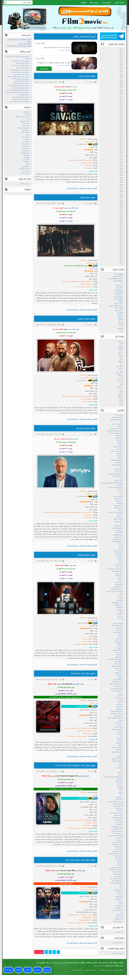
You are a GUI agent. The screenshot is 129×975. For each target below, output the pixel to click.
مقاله (27, 164)
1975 (121, 148)
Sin (122, 770)
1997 (121, 198)
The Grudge (119, 822)
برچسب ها (94, 2)
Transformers (119, 896)
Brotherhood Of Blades (116, 474)
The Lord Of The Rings (116, 835)
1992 (121, 187)
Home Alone (119, 582)
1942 (121, 80)
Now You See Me (117, 691)
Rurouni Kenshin (118, 747)
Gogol (121, 562)
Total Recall (119, 892)
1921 (121, 49)
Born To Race (119, 469)
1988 (121, 177)
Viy (122, 912)
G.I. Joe (120, 546)
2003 (121, 211)
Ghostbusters (119, 555)
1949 (121, 92)
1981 (121, 162)
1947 (121, 87)
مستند (121, 391)
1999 (121, 202)
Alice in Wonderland (117, 419)
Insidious (120, 609)
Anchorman (119, 435)
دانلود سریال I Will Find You (20, 61)
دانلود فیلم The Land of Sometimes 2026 (17, 92)
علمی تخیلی (119, 373)
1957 (121, 107)
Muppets (120, 675)
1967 (121, 130)
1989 (121, 180)
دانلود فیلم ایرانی (118, 942)
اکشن (121, 343)
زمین (27, 134)
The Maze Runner (117, 842)
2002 (121, 209)
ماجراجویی (119, 386)
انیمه (27, 119)
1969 (121, 135)
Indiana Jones (119, 605)
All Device (26, 112)
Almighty (120, 426)
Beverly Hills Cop (117, 465)
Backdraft (120, 453)
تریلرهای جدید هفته (23, 128)
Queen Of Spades (117, 729)
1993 (121, 189)
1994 (121, 191)
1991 (121, 184)
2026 (121, 263)
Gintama (120, 557)
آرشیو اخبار (44, 68)
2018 (121, 245)
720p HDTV (119, 294)
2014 (121, 236)
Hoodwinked (119, 584)
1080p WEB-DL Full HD (54, 203)
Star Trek (120, 783)
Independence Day (117, 602)
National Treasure (117, 682)
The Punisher (119, 858)
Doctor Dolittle (118, 519)
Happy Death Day (117, 571)
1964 (121, 123)
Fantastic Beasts (118, 535)
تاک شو (120, 352)
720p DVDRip (118, 290)
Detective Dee (119, 508)
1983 (121, 166)
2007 (121, 220)
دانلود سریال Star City (22, 67)
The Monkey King (117, 844)
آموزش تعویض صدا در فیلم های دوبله (19, 46)
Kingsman (120, 648)
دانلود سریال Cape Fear (22, 63)
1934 (121, 62)
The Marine (119, 838)
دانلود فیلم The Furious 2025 (20, 88)
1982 (121, 164)
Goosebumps (119, 564)
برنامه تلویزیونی (24, 121)
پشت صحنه (26, 123)
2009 (121, 225)
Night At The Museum (116, 684)
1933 (121, 60)
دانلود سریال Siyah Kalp (22, 81)
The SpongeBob (118, 874)
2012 (121, 232)
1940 (121, 76)
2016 (121, 241)
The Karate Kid (118, 829)
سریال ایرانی (25, 141)
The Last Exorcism (117, 831)
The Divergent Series (116, 813)
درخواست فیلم (90, 970)
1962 (121, 119)
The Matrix (119, 840)
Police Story (119, 722)
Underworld (119, 905)
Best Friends (119, 462)
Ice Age (120, 596)
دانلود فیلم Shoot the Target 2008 (80, 860)
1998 (121, 200)
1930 (121, 53)
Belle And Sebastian (117, 460)
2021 (121, 252)
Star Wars (120, 786)
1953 (121, 98)
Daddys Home (118, 498)
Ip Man (120, 612)
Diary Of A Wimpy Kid (116, 512)
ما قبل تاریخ (26, 159)
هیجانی (121, 400)
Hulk (121, 593)
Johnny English (118, 632)
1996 (121, 196)
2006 (121, 218)
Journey (120, 634)
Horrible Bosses (118, 587)
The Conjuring (118, 806)
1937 (121, 69)
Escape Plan (119, 532)
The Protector (119, 856)
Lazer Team (119, 652)
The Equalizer (118, 815)
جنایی (121, 357)
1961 (121, 116)
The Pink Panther (117, 851)
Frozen (121, 544)
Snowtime (120, 779)
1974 (121, 146)
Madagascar (119, 657)
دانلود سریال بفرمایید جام (21, 74)
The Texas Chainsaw (117, 878)
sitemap (8, 970)
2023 (121, 257)
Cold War (120, 489)
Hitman (120, 580)
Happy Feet (119, 573)
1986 (121, 173)
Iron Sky (120, 616)
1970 (121, 137)
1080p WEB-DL (40, 203)
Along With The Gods (116, 428)
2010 (121, 227)
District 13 (120, 517)
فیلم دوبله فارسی (118, 953)
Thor (121, 885)
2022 (121, 254)
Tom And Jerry (118, 890)
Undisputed (119, 908)
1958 (121, 110)
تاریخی (121, 350)
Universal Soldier (117, 910)
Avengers (120, 449)
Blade (121, 467)
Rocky (121, 745)
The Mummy (119, 847)
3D (122, 283)
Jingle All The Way (117, 625)
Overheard (119, 704)
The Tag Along (118, 876)
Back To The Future (117, 451)
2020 (121, 250)
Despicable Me (118, 505)
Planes (121, 720)
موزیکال (120, 395)
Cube (121, 494)
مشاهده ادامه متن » (64, 50)
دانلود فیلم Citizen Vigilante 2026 (19, 101)
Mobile (120, 324)
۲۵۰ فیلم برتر (119, 932)
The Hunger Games (117, 826)
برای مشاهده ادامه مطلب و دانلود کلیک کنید (81, 188)
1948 (121, 89)
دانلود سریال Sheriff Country (20, 72)
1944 (121, 83)
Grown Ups (119, 566)
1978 (121, 155)
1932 (121, 58)
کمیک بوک (26, 155)
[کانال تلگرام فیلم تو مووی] (112, 36)
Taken (121, 790)
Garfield (120, 548)
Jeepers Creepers (118, 623)
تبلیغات (83, 2)
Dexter (27, 114)
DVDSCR (120, 315)
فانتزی (121, 377)
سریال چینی (25, 146)
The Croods (119, 808)
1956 (121, 105)
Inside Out (120, 607)
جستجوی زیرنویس (81, 736)
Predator (120, 725)
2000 (121, 205)
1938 (121, 71)
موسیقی (120, 398)
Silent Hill (120, 768)
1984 (121, 168)
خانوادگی (120, 361)
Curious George (118, 496)
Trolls (121, 903)
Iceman (120, 598)
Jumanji (120, 636)
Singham (120, 772)
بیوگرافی (120, 348)
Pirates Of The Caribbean (115, 718)
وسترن (121, 404)
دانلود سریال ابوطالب (86, 554)
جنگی (121, 359)
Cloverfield (119, 485)
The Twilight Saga (117, 881)
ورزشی (120, 402)
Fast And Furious (118, 539)
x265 (121, 330)
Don (121, 523)
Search (37, 970)
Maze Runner (119, 661)
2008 (60, 866)
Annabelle (120, 440)
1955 (121, 103)
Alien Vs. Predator (117, 424)
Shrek (121, 763)
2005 (121, 216)
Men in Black (119, 664)
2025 (60, 679)
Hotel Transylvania (117, 589)
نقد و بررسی (25, 171)
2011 (121, 229)
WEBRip (120, 328)
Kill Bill (120, 645)
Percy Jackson (118, 716)
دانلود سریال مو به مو (86, 428)
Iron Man (120, 614)
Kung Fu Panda (118, 650)
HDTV (121, 321)
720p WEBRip (118, 299)
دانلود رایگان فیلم (24, 183)
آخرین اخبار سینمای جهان (22, 116)
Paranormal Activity (117, 711)
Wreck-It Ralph (118, 921)
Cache (27, 970)
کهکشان (26, 157)
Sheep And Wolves (117, 758)
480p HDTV (119, 285)
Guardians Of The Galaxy (115, 569)
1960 (121, 114)
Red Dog (120, 740)
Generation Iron (118, 550)
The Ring (120, 865)
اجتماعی (120, 341)
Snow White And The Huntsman (113, 777)
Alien (121, 422)
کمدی (121, 382)
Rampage (120, 734)
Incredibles (119, 600)
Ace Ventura (119, 415)
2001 (121, 207)
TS (122, 326)
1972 (121, 141)
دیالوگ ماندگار (25, 132)
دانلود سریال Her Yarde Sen (21, 79)
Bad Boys (120, 456)
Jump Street (119, 639)
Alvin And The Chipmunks (115, 431)
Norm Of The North (117, 688)
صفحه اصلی (120, 2)
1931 (121, 55)
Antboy (120, 444)
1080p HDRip (118, 274)
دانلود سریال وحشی (86, 76)
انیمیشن (120, 346)
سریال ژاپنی (25, 148)
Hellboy (120, 578)
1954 (121, 101)
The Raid (120, 862)
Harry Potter (119, 575)
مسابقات (26, 162)
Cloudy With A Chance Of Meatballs (112, 483)
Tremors (120, 901)
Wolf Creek (119, 917)
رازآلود (121, 368)
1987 (121, 175)
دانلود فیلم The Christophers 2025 (19, 85)
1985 (121, 171)
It (122, 621)
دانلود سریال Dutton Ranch (21, 83)
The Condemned (118, 804)
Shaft (121, 754)
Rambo (120, 731)
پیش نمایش (26, 125)
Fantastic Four (118, 537)
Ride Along (119, 743)
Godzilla (120, 560)
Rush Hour (119, 749)
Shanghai (120, 756)
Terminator (119, 797)
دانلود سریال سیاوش (86, 318)
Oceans (120, 693)
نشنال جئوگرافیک (24, 168)
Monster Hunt (119, 668)
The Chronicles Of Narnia (115, 801)
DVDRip (120, 312)
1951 (121, 96)
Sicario (121, 765)
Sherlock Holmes (118, 761)
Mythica (120, 677)
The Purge (120, 860)
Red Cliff (120, 738)
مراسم (121, 388)
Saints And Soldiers (117, 752)
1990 (121, 182)
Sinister (120, 774)
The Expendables (117, 817)
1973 (121, 144)
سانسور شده (25, 137)
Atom (18, 970)
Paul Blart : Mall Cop (116, 713)
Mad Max (120, 654)
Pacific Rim (119, 706)
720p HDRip (119, 292)
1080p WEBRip (118, 281)
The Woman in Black (116, 883)
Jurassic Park (119, 641)
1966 (121, 128)
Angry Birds (119, 437)
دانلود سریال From (23, 94)
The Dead (120, 810)
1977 (121, 153)
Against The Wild (117, 417)
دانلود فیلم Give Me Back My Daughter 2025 (75, 765)
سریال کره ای (25, 150)
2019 (121, 248)
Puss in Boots (119, 727)
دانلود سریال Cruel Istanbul (21, 97)
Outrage (120, 702)
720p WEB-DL (118, 297)
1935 (121, 64)
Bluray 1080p (39, 82)
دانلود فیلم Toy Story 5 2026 (20, 65)
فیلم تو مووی (98, 965)
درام (121, 364)
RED (121, 736)
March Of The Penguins (116, 659)
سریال (27, 139)
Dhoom (120, 510)
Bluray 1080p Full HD (50, 82)
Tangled (120, 792)
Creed (121, 492)
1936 (121, 67)
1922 (121, 51)
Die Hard (120, 514)
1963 (121, 121)
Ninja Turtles (119, 686)
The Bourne (119, 799)
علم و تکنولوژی (24, 152)
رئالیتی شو (120, 366)
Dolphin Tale (119, 521)
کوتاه (121, 384)
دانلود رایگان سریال (73, 208)
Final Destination (118, 541)
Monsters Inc (119, 673)
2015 (121, 239)
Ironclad (120, 618)
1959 (121, 112)
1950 (121, 94)
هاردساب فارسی (24, 173)
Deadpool (120, 503)
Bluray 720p (58, 434)
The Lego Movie (118, 833)
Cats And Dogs (118, 480)
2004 (121, 214)
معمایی (121, 393)
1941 (121, 78)
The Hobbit (119, 824)
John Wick (119, 630)
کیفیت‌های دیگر (70, 736)
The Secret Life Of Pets (116, 869)
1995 (121, 193)
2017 (121, 243)
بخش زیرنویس (105, 970)
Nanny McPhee (118, 679)
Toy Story (120, 894)
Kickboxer (119, 643)
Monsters (120, 670)
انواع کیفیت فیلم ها (24, 44)
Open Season (119, 697)
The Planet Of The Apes (116, 853)
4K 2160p (120, 287)
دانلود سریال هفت (87, 197)
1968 (121, 132)
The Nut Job (119, 849)
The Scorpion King (117, 867)
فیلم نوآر (120, 379)
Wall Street (119, 914)
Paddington (119, 709)
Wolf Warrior (119, 919)
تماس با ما (106, 2)
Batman (120, 458)
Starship (120, 788)
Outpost (120, 700)
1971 (121, 139)
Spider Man (119, 781)
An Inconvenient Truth (116, 433)
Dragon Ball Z (118, 526)
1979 (121, 157)
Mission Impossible (117, 666)
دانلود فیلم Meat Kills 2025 (83, 673)
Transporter (119, 899)
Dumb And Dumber (117, 528)
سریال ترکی (25, 143)
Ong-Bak (120, 695)
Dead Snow (119, 501)
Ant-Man (120, 442)
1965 (121, 125)
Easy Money (119, 530)
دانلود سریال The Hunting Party (19, 70)
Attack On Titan (118, 446)
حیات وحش (26, 130)
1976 (121, 150)
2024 (60, 82)
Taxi (121, 795)
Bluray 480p (49, 434)
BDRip (121, 301)
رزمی (121, 370)
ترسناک (120, 355)
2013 (121, 234)
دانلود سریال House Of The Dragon (18, 76)
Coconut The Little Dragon (115, 487)
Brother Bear (119, 471)
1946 (121, 85)
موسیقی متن (25, 166)
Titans (121, 887)
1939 (121, 73)
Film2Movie (83, 139)
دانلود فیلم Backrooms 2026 (20, 99)
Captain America (118, 476)
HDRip (121, 319)
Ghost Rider (119, 553)
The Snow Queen (117, 872)
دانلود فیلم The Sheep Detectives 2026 (17, 90)
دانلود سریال (73, 86)
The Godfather (118, 820)
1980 (121, 159)
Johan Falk (119, 627)
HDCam (120, 317)
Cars (121, 478)
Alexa (47, 970)
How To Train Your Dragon (114, 591)
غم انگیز (120, 375)
